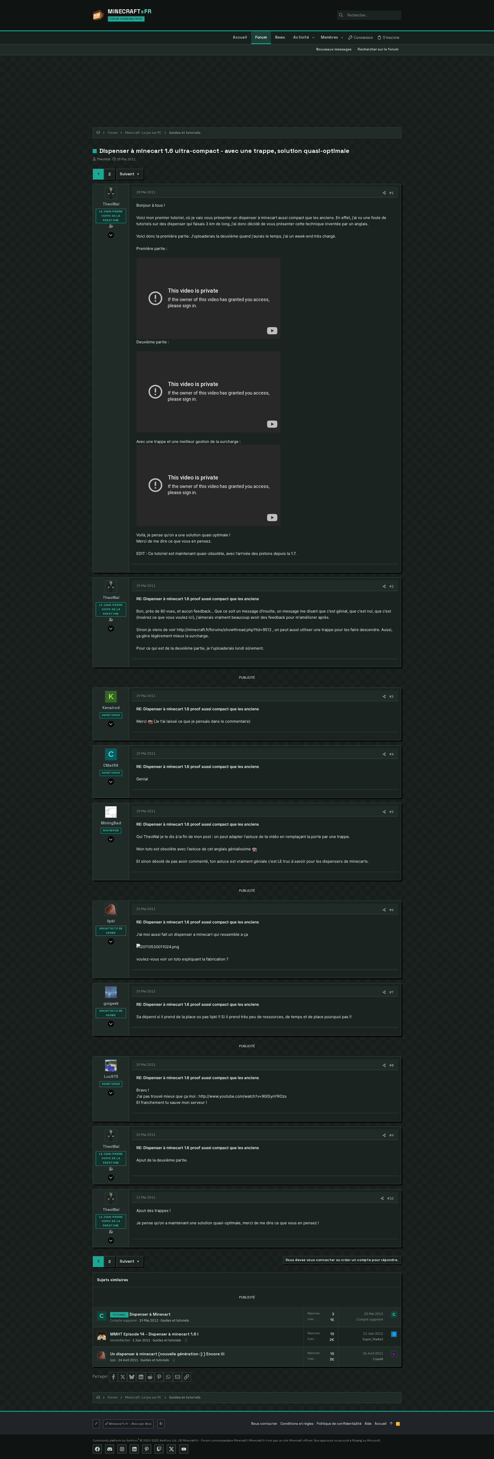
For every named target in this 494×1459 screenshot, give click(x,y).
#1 (391, 193)
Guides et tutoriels (175, 1320)
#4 (391, 754)
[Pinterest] (146, 1449)
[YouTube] (183, 1449)
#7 (391, 992)
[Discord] (109, 1449)
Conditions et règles (297, 1423)
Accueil (380, 1423)
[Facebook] (97, 1449)
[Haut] (391, 1424)
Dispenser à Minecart (150, 1314)
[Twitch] (159, 1449)
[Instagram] (122, 1449)
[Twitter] (171, 1449)
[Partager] (384, 192)
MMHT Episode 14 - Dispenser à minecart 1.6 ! (154, 1334)
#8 (391, 1065)
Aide (368, 1423)
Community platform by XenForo (135, 1440)
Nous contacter (264, 1423)
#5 (391, 812)
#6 (391, 910)
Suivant (127, 173)
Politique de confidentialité (339, 1423)
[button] (313, 37)
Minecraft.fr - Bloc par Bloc (130, 1424)
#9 (391, 1135)
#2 (391, 586)
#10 (390, 1198)
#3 (391, 696)
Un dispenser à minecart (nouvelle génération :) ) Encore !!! (167, 1354)
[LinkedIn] (134, 1449)
